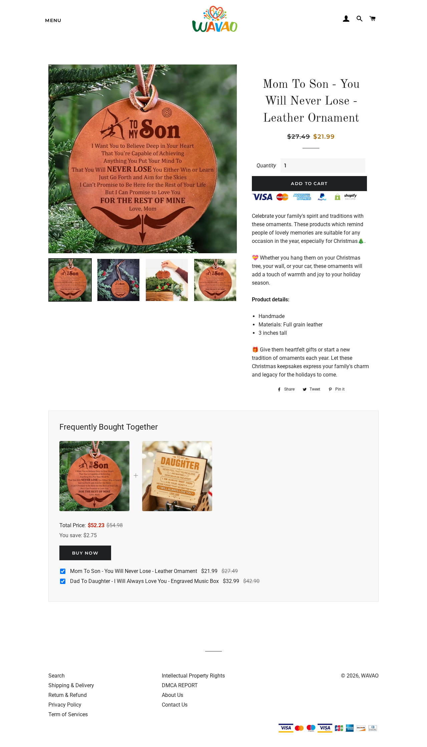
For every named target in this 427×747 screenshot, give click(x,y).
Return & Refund (67, 695)
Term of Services (68, 714)
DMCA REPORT (180, 685)
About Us (172, 695)
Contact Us (174, 705)
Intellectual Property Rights (193, 676)
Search (56, 676)
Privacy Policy (64, 705)
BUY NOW (85, 553)
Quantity (266, 165)
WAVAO (370, 676)
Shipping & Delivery (71, 685)
